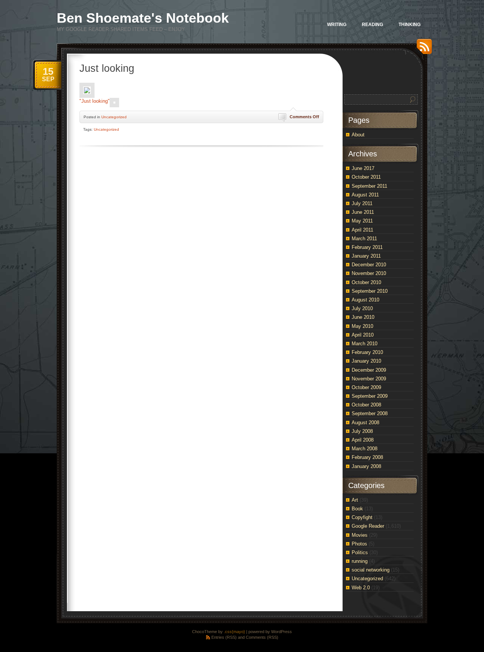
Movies (360, 535)
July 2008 (362, 431)
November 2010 (369, 273)
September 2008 (370, 413)
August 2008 (365, 422)
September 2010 (370, 291)
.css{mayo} (234, 631)
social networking (370, 570)
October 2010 (366, 282)
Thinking (409, 24)
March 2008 (364, 448)
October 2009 (366, 387)
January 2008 (366, 466)
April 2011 (362, 230)
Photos (359, 544)
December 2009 (369, 370)
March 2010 (364, 343)
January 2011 (366, 256)
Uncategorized (114, 117)
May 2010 (362, 326)
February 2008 (367, 457)
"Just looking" (94, 101)
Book (357, 508)
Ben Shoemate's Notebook (143, 18)
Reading (372, 24)
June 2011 (363, 212)
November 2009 (369, 379)
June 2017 (363, 168)
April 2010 (363, 335)
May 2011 (362, 221)
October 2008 (366, 405)
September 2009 (370, 396)
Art (355, 500)
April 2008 (363, 440)
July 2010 (362, 308)
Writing (336, 24)
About (358, 135)
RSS (422, 49)
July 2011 (362, 203)
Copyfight (362, 517)
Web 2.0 (361, 587)
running (360, 561)
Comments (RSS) (262, 637)
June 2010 (363, 317)
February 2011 (367, 247)
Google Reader (368, 526)
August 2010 (365, 300)
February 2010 (367, 352)
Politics (360, 552)
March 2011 (364, 238)
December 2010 (369, 264)
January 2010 (366, 361)
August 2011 (365, 195)
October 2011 (366, 177)
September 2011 (369, 186)
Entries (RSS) (224, 637)
